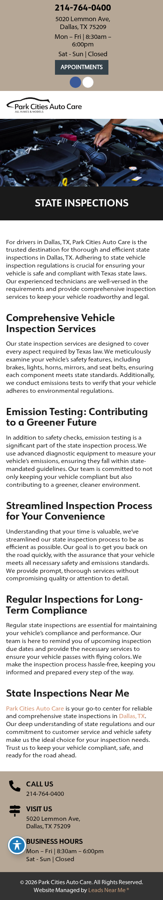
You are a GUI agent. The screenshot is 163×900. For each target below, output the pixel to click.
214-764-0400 (83, 7)
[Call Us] (14, 786)
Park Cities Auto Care (35, 708)
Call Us (39, 783)
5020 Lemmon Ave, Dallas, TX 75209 (82, 23)
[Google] (88, 82)
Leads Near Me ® (108, 890)
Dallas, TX (132, 716)
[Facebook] (75, 82)
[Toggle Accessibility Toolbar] (17, 845)
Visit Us (39, 808)
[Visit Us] (14, 811)
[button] (81, 67)
